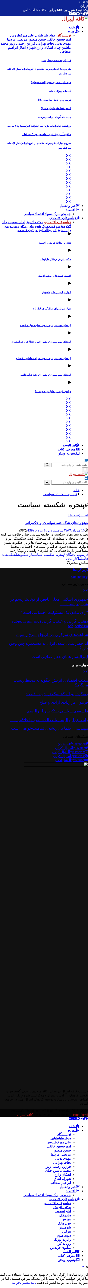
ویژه (71, 31)
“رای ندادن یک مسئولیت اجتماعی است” (54, 612)
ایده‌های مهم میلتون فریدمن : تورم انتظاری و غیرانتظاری (41, 341)
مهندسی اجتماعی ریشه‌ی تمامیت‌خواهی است (49, 728)
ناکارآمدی (73, 559)
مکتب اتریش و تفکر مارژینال (55, 259)
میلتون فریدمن (60, 1247)
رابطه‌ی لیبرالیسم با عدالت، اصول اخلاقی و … (49, 719)
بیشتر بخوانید (21, 1282)
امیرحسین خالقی (59, 1146)
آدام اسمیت (63, 1211)
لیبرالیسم (69, 445)
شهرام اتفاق (62, 1179)
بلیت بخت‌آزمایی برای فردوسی (54, 117)
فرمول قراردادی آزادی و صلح (64, 702)
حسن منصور (62, 1150)
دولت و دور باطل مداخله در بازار (54, 99)
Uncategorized (78, 515)
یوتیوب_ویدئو (67, 453)
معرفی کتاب (67, 449)
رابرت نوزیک (62, 1239)
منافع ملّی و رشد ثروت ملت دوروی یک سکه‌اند (46, 134)
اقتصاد (71, 210)
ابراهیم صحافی (60, 1183)
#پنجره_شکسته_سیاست (49, 554)
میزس (66, 1219)
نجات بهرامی (62, 1162)
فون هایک (64, 1223)
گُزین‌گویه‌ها (80, 570)
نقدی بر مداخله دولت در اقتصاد (55, 242)
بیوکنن (66, 1231)
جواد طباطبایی (60, 1138)
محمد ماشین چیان (58, 1170)
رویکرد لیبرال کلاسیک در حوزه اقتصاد (57, 693)
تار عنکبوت (26, 554)
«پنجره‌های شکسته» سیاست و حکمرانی (56, 523)
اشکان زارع (62, 1174)
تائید (33, 1282)
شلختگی (15, 554)
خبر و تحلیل (68, 206)
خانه (72, 27)
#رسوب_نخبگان (77, 554)
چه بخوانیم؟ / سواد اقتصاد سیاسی (47, 214)
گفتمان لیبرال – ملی (60, 91)
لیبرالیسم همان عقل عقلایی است (60, 656)
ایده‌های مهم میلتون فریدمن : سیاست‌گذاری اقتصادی (43, 358)
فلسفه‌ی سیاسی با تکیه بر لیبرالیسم (57, 711)
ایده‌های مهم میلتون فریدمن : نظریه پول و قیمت (45, 325)
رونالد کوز (64, 1243)
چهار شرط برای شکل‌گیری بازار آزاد (52, 308)
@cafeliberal (79, 577)
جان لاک (65, 1215)
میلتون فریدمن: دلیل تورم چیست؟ (53, 391)
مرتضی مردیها (61, 1154)
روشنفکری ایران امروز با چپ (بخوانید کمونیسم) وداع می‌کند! (39, 125)
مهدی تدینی (63, 1158)
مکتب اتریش (62, 1207)
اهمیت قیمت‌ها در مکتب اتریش (54, 275)
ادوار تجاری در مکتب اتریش (56, 292)
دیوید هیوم (64, 1235)
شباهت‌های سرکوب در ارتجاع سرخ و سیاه (52, 634)
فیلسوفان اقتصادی (63, 218)
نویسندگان (63, 1134)
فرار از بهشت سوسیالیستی (56, 60)
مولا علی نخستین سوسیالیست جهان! (51, 82)
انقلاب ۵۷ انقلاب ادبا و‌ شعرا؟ (56, 108)
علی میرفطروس (59, 1142)
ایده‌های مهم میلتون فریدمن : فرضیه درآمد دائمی (45, 374)
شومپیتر (65, 1227)
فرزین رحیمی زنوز (58, 1166)
